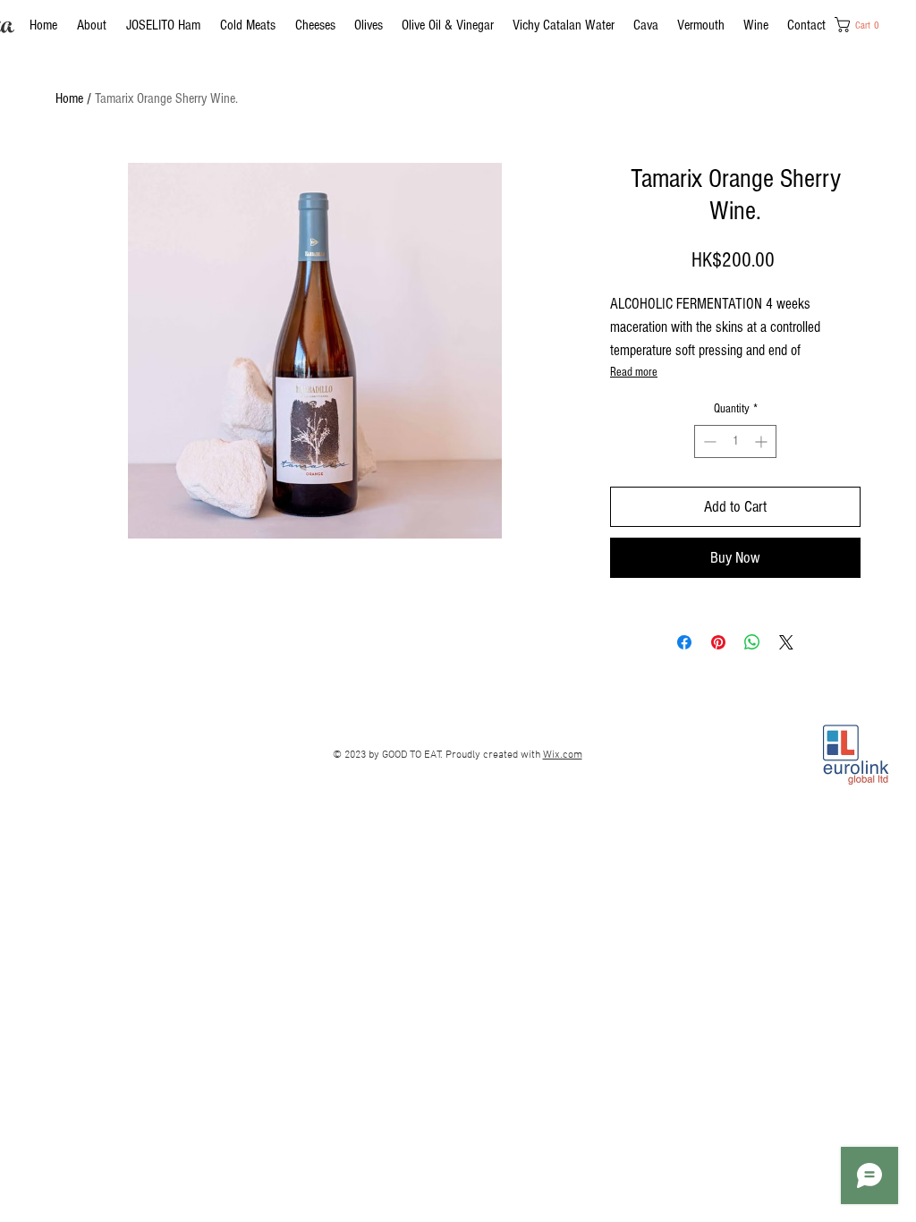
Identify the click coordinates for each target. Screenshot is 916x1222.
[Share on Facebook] (684, 642)
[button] (864, 24)
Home (69, 98)
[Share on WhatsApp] (752, 642)
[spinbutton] (735, 441)
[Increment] (762, 441)
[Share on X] (786, 642)
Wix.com (562, 755)
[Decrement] (708, 441)
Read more (633, 372)
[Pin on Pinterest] (718, 642)
